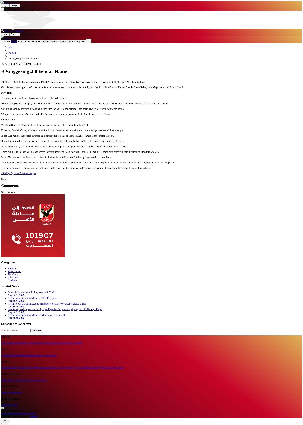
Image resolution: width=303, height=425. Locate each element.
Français (15, 6)
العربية (5, 6)
